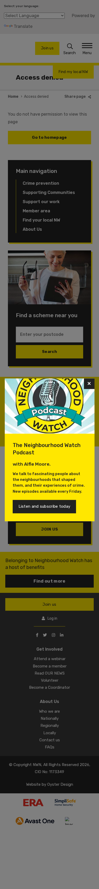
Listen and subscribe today (44, 506)
